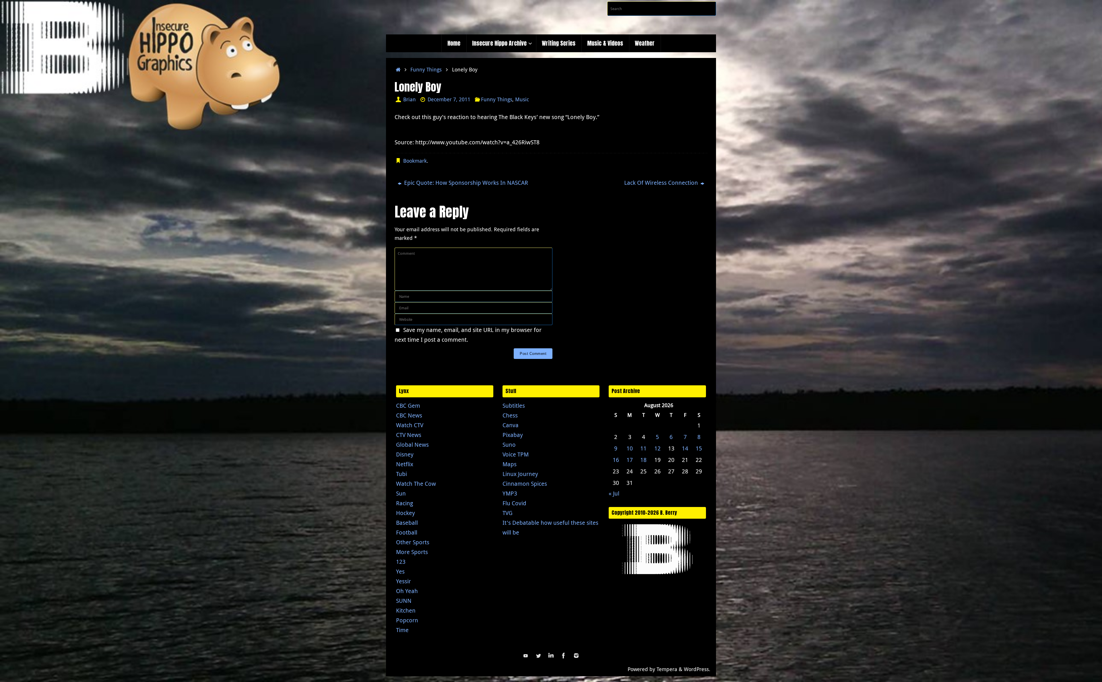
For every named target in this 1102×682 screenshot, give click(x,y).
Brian (409, 99)
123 (401, 562)
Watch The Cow (416, 483)
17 (629, 460)
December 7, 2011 (449, 99)
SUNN (404, 601)
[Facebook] (564, 655)
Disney (405, 454)
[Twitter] (538, 655)
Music (522, 99)
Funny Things (426, 69)
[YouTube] (526, 655)
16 (616, 460)
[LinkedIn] (551, 655)
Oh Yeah (407, 591)
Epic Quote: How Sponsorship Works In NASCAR (465, 182)
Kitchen (406, 610)
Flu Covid (514, 503)
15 (699, 448)
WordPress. (697, 669)
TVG (508, 513)
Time (402, 630)
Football (406, 532)
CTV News (408, 435)
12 (657, 448)
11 (643, 448)
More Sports (412, 552)
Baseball (407, 522)
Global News (412, 444)
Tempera (667, 669)
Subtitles (514, 405)
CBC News (409, 415)
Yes (400, 571)
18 (643, 460)
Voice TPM (516, 454)
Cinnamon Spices (525, 483)
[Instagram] (576, 655)
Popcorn (407, 620)
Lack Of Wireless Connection (661, 182)
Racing (404, 503)
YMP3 (510, 493)
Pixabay (513, 435)
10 (629, 448)
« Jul (614, 493)
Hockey (405, 513)
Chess (510, 415)
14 (685, 448)
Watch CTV (409, 425)
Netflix (404, 464)
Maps (510, 464)
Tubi (401, 474)
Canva (511, 425)
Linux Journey (520, 474)
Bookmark (415, 160)
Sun (401, 493)
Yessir (403, 581)
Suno (509, 444)
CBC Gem (408, 405)
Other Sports (412, 542)
